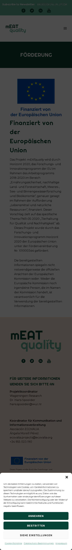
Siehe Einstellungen (36, 535)
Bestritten (36, 525)
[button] (67, 477)
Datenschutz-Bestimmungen (39, 543)
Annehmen (36, 516)
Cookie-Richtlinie (13, 543)
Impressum (61, 543)
